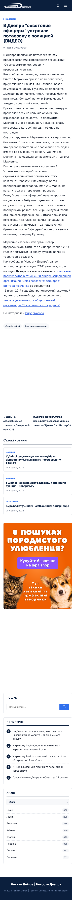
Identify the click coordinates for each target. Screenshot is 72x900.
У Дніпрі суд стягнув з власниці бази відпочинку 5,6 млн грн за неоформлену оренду (33, 459)
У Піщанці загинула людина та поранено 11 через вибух (38, 768)
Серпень (37, 857)
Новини (10, 452)
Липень (37, 850)
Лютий (37, 816)
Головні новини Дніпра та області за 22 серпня (40, 777)
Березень (37, 823)
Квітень (37, 830)
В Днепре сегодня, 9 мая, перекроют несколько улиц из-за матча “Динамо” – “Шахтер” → (52, 421)
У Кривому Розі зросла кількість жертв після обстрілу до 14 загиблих (39, 758)
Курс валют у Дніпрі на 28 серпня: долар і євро (37, 506)
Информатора (34, 313)
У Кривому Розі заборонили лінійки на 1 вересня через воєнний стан (36, 747)
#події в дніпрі (12, 326)
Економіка (12, 502)
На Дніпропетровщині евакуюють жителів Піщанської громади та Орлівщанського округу (37, 735)
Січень (37, 810)
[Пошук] (58, 6)
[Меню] (65, 6)
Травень (37, 837)
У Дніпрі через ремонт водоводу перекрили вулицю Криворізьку (36, 484)
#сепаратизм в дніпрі (36, 326)
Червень (37, 843)
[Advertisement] (36, 370)
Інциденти (9, 19)
